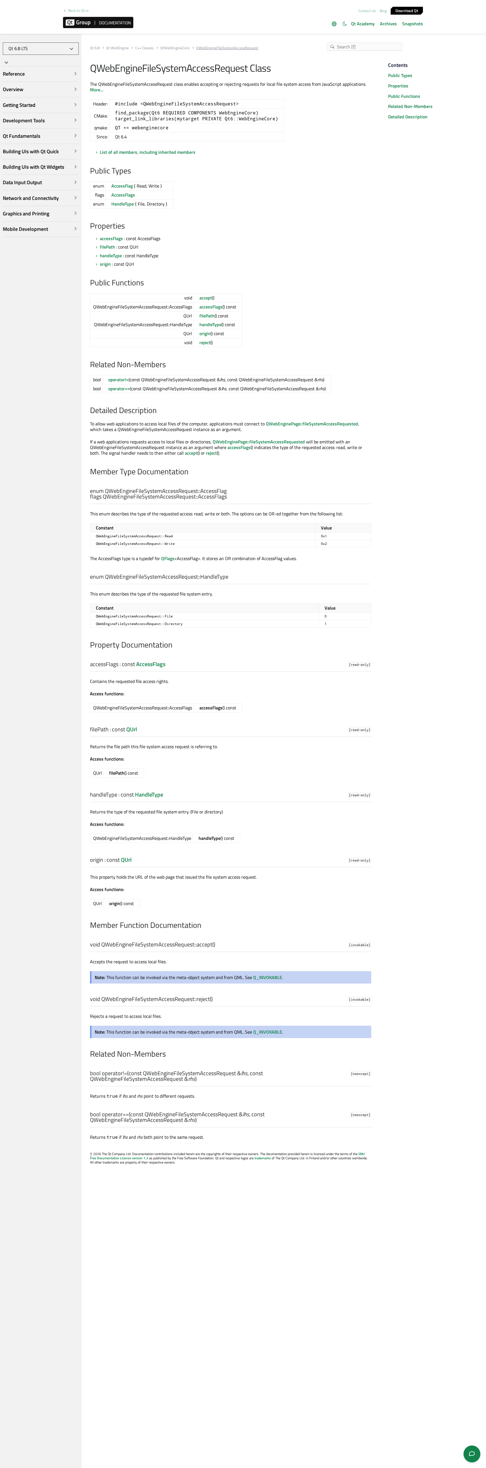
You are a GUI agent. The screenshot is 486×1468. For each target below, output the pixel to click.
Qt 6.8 (95, 48)
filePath (107, 246)
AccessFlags (123, 194)
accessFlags (111, 238)
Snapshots (412, 23)
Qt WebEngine (117, 48)
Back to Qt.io (78, 10)
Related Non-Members (410, 106)
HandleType (122, 203)
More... (97, 89)
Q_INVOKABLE (267, 977)
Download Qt (406, 10)
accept (205, 297)
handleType (111, 255)
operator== (119, 388)
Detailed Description (408, 116)
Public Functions (404, 96)
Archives (388, 23)
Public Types (400, 75)
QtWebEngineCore (175, 48)
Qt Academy (363, 23)
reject (204, 342)
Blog (383, 10)
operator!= (118, 379)
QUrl (131, 729)
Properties (398, 85)
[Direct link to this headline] (134, 171)
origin (105, 264)
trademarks (263, 1158)
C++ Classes (144, 48)
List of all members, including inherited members (147, 152)
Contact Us (367, 10)
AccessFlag (122, 185)
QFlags (167, 558)
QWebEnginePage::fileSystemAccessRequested (312, 423)
